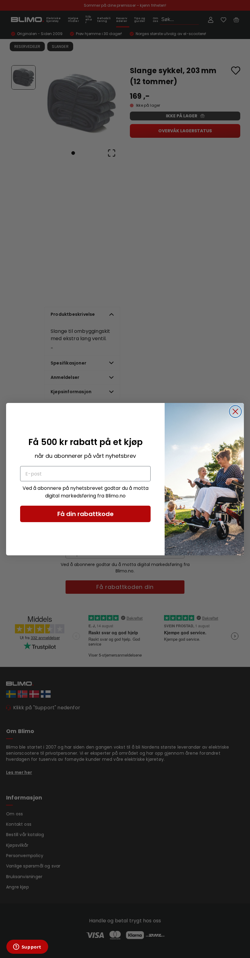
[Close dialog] (235, 411)
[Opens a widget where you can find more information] (27, 947)
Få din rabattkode (85, 514)
